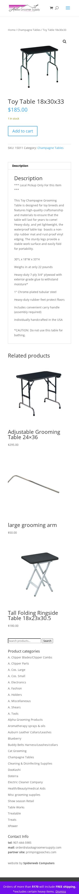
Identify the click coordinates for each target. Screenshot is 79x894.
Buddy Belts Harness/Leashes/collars (33, 745)
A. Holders (15, 695)
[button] (64, 41)
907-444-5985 (22, 842)
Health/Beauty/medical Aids (27, 788)
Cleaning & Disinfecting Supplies (30, 763)
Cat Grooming (17, 751)
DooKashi (14, 770)
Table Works (16, 807)
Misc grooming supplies (24, 795)
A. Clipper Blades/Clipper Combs (30, 657)
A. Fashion (15, 688)
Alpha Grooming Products (25, 720)
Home (11, 30)
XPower (13, 826)
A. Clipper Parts (18, 663)
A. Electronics (17, 682)
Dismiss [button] (61, 891)
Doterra (13, 776)
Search (47, 641)
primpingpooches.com (41, 852)
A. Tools (13, 713)
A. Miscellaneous (19, 701)
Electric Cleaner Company (25, 782)
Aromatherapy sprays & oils (26, 726)
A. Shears (14, 707)
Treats (12, 820)
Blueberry (14, 738)
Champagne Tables (29, 30)
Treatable (14, 813)
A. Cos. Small (16, 676)
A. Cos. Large (16, 670)
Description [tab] (20, 166)
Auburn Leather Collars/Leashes (29, 732)
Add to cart (22, 131)
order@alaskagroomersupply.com (38, 847)
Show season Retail (21, 801)
